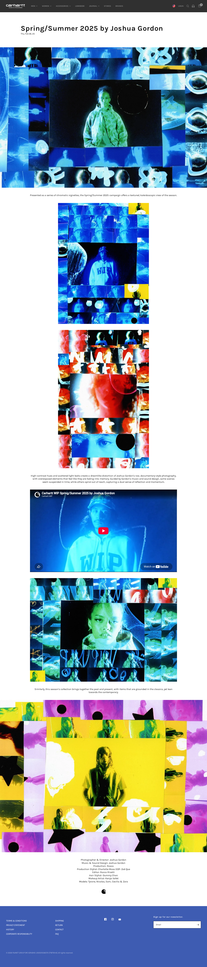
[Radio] (193, 6)
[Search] (187, 6)
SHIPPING (59, 920)
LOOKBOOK (80, 6)
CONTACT (59, 929)
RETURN (59, 925)
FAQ (57, 934)
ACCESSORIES (62, 6)
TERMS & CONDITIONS (16, 920)
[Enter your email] (198, 924)
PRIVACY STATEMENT (15, 925)
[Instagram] (114, 919)
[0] (199, 6)
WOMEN (45, 6)
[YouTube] (122, 919)
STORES (107, 6)
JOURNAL (93, 6)
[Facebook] (107, 919)
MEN (33, 6)
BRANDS (119, 6)
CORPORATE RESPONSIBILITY (19, 934)
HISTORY (10, 929)
